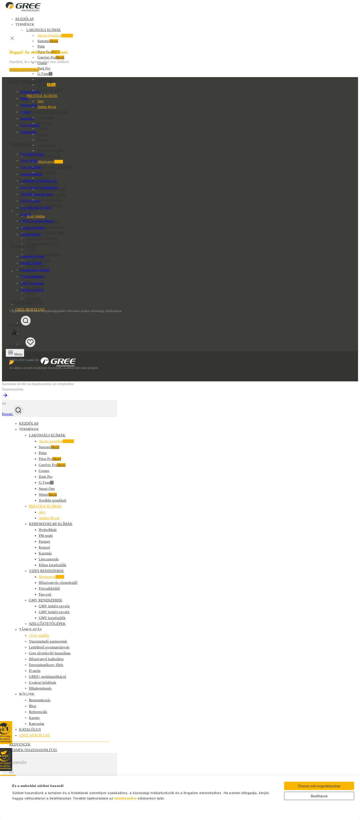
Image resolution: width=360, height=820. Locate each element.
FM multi (44, 123)
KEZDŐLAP (24, 19)
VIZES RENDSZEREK (46, 571)
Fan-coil (43, 178)
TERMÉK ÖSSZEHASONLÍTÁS (33, 750)
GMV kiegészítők (49, 200)
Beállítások (319, 796)
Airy (40, 101)
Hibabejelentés (30, 234)
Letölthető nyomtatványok (44, 227)
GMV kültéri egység (54, 606)
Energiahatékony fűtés (41, 244)
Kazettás (43, 139)
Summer (47, 41)
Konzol (42, 134)
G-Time (44, 74)
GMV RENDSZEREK (45, 600)
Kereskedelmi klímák (35, 270)
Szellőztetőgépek (32, 290)
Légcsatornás (46, 145)
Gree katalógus (30, 167)
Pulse (41, 46)
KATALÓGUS (30, 729)
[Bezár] (4, 403)
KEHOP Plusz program (36, 194)
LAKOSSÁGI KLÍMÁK (43, 30)
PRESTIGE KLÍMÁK (42, 96)
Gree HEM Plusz (32, 154)
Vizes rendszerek (31, 276)
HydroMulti (45, 117)
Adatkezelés (28, 132)
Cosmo (44, 471)
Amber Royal (46, 107)
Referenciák (34, 288)
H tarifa (25, 214)
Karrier (25, 112)
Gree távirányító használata (45, 233)
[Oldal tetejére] (180, 396)
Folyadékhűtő (46, 172)
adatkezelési (125, 798)
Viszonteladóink (31, 174)
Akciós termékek (55, 35)
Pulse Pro (50, 459)
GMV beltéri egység (54, 612)
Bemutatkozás (29, 92)
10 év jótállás (35, 216)
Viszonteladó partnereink (48, 641)
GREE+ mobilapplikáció (37, 221)
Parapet (42, 128)
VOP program (30, 201)
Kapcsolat (27, 118)
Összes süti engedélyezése (319, 786)
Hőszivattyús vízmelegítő (54, 167)
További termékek (49, 90)
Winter (48, 494)
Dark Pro (43, 68)
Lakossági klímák (32, 256)
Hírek (24, 98)
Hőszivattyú (50, 162)
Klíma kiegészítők (49, 150)
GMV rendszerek (32, 283)
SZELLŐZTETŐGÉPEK (44, 205)
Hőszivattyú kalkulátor (42, 238)
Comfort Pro (50, 57)
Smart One (47, 489)
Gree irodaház (30, 125)
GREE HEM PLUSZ (34, 735)
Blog (32, 706)
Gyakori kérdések (38, 260)
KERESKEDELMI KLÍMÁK (47, 112)
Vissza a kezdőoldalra (24, 70)
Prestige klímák (31, 263)
